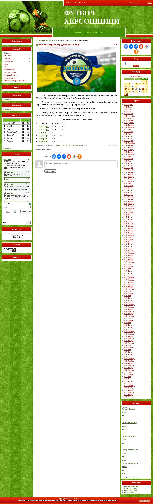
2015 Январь (128, 206)
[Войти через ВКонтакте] (59, 156)
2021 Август (128, 383)
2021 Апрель (128, 374)
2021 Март (127, 372)
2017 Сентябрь (129, 278)
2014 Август (128, 195)
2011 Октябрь (129, 118)
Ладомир (43, 135)
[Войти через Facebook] (64, 156)
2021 (45, 40)
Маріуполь (44, 138)
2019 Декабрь (129, 338)
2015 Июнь (128, 217)
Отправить (50, 171)
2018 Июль (128, 300)
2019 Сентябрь (129, 332)
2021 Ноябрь (128, 390)
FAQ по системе (130, 490)
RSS (150, 3)
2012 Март (127, 129)
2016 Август (128, 248)
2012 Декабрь (129, 150)
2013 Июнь (128, 163)
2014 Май (127, 188)
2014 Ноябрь (128, 201)
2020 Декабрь (129, 365)
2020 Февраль (129, 343)
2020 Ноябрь (128, 363)
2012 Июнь (128, 136)
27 (136, 91)
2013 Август (128, 168)
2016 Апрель (128, 239)
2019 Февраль (129, 316)
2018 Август (128, 302)
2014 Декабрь (129, 204)
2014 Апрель (128, 186)
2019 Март (127, 318)
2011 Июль (128, 111)
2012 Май (127, 134)
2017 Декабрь (129, 284)
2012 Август (128, 141)
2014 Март (127, 183)
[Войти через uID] (54, 156)
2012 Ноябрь (128, 147)
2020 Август (128, 356)
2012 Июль (128, 138)
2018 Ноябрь (128, 309)
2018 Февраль (129, 289)
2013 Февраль (129, 154)
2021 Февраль (129, 370)
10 (126, 86)
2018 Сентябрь (129, 305)
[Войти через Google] (74, 156)
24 (126, 91)
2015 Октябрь (129, 226)
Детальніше (7, 99)
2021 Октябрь (129, 388)
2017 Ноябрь (128, 282)
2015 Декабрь (129, 230)
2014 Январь (128, 179)
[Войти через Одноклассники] (79, 156)
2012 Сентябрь (129, 143)
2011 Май (127, 107)
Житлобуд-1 (45, 126)
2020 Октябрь (129, 361)
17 (126, 89)
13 (136, 86)
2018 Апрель (128, 293)
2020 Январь (128, 341)
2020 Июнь (128, 352)
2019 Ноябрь (128, 336)
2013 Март (127, 156)
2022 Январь (128, 395)
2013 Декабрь (129, 177)
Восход (42, 132)
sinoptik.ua (134, 477)
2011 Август (128, 114)
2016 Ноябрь (128, 255)
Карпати (43, 141)
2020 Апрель (128, 347)
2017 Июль (128, 273)
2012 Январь (128, 125)
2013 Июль (128, 165)
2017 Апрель (128, 266)
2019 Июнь (128, 325)
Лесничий (57, 145)
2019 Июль (128, 327)
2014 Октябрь (129, 199)
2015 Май (127, 215)
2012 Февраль (129, 127)
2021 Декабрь (129, 392)
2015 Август (128, 221)
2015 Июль (128, 219)
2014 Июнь (128, 190)
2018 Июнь (128, 298)
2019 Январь (128, 314)
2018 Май (127, 296)
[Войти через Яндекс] (69, 156)
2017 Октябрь (129, 280)
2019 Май (127, 323)
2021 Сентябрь (129, 386)
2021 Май (127, 377)
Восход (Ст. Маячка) (71, 145)
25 (129, 91)
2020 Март (127, 345)
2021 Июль (128, 381)
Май (50, 40)
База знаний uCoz (131, 492)
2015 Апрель (128, 212)
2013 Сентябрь (129, 170)
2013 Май (127, 161)
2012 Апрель (128, 132)
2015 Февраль (129, 208)
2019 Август (128, 329)
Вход (102, 32)
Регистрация (92, 32)
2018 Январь (128, 287)
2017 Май (127, 269)
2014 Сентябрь (129, 197)
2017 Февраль (129, 262)
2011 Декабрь (129, 123)
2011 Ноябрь (128, 120)
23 (146, 89)
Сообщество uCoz (131, 488)
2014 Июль (128, 192)
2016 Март (127, 237)
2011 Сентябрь (129, 116)
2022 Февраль (129, 397)
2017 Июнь (128, 271)
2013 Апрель (128, 159)
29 (143, 91)
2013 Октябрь (129, 172)
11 (129, 86)
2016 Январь (128, 233)
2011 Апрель (128, 105)
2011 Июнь (128, 109)
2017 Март (127, 264)
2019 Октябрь (129, 334)
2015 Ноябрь (128, 228)
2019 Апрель (128, 320)
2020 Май (127, 350)
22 (143, 89)
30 (146, 91)
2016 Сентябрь (129, 251)
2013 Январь (128, 152)
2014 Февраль (129, 181)
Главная (78, 32)
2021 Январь (128, 368)
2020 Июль (128, 354)
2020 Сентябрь (129, 359)
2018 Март (127, 291)
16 (146, 86)
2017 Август (128, 275)
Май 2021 (136, 76)
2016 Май (127, 242)
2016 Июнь (128, 244)
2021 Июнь (128, 379)
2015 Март (127, 210)
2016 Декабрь (129, 257)
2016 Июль (128, 246)
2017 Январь (128, 260)
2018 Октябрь (129, 307)
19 (133, 89)
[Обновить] (30, 204)
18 (129, 89)
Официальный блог (131, 487)
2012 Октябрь (129, 145)
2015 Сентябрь (129, 224)
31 (54, 40)
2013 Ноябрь (128, 174)
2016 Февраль (129, 235)
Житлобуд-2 (45, 129)
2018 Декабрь (129, 311)
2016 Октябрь (129, 253)
